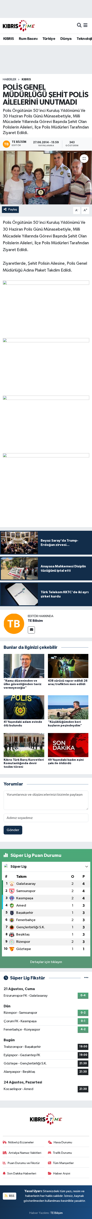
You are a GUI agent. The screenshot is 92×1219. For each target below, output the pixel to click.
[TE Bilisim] (14, 623)
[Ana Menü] (85, 25)
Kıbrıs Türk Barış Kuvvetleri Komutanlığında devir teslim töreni (24, 763)
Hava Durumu (63, 1142)
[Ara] (79, 25)
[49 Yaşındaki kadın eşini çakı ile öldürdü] (68, 745)
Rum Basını (28, 39)
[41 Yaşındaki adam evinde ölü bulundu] (24, 707)
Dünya (66, 39)
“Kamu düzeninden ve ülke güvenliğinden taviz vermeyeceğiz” (23, 684)
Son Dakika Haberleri (21, 1173)
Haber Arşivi (61, 1173)
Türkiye (48, 39)
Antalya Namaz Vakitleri (25, 1152)
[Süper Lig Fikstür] (86, 978)
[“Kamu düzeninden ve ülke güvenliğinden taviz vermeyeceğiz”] (24, 666)
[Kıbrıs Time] (19, 26)
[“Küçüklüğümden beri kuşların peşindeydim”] (68, 707)
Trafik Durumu (62, 1152)
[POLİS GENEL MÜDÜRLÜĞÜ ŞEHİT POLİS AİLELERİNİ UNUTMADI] (46, 177)
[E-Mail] (31, 629)
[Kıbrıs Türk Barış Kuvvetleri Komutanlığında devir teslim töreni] (24, 745)
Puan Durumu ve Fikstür (24, 1163)
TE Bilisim (35, 620)
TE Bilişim (56, 1213)
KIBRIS (8, 39)
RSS (11, 1195)
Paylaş (12, 209)
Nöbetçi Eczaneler (21, 1142)
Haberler (9, 79)
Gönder (13, 830)
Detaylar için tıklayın (46, 962)
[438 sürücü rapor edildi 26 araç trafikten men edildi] (68, 666)
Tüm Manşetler (63, 1163)
